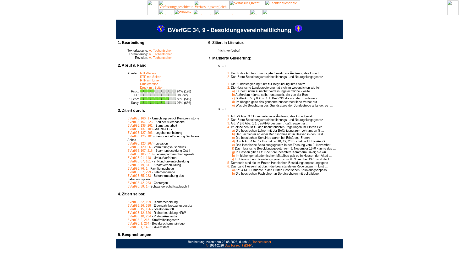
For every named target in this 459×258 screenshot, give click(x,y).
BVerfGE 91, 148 (139, 158)
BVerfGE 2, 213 (138, 220)
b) (233, 95)
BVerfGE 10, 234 (139, 216)
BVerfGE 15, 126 (139, 209)
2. (228, 77)
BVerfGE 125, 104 (140, 136)
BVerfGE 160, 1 (138, 118)
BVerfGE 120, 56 (139, 147)
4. (228, 127)
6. (228, 166)
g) (233, 152)
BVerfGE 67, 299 (139, 172)
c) (233, 98)
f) (233, 148)
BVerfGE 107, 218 (140, 150)
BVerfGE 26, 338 (139, 205)
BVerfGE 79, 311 (139, 165)
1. (228, 73)
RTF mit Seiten (150, 77)
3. (228, 123)
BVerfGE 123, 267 (140, 143)
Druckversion (149, 84)
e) (233, 105)
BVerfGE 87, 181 (139, 161)
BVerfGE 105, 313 (140, 154)
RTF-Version (148, 73)
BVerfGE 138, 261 (140, 125)
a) (233, 91)
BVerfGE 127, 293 (140, 132)
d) (233, 102)
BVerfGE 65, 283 (139, 175)
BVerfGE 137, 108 (140, 129)
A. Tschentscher (160, 50)
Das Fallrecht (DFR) (238, 245)
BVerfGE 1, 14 (137, 227)
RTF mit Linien (150, 80)
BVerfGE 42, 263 (139, 183)
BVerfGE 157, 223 (140, 122)
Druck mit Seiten (151, 87)
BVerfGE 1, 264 (138, 223)
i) (233, 159)
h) (233, 155)
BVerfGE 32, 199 (139, 202)
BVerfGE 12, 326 (139, 213)
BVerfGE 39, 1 (137, 186)
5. (228, 163)
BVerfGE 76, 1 (137, 168)
